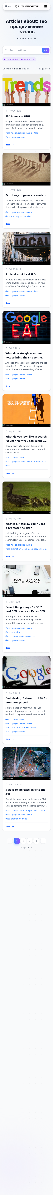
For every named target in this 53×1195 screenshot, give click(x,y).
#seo (36, 132)
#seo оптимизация (14, 457)
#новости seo (40, 461)
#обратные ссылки (35, 810)
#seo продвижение (15, 137)
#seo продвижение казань (17, 59)
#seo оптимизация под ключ (20, 636)
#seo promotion (13, 548)
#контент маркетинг (15, 216)
